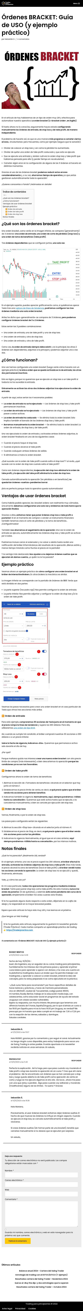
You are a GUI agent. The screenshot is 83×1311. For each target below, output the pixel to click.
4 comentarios (23, 39)
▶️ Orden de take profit (14, 212)
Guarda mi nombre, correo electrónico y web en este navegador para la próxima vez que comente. (39, 1234)
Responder (76, 953)
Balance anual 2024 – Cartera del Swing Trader (41, 1271)
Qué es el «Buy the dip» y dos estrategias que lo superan (41, 1283)
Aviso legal (7, 1308)
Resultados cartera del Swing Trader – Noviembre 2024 (41, 1279)
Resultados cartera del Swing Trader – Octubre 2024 (41, 1287)
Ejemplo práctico (10, 206)
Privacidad (20, 1308)
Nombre (9, 1170)
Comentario (11, 1199)
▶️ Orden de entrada (13, 209)
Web (7, 1189)
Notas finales (8, 217)
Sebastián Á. (10, 39)
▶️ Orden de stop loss (14, 214)
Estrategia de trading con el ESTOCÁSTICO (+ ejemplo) (41, 1275)
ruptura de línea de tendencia (30, 308)
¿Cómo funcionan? (11, 201)
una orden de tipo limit (24, 728)
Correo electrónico (14, 1180)
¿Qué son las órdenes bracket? (16, 198)
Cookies (32, 1308)
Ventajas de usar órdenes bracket (17, 204)
